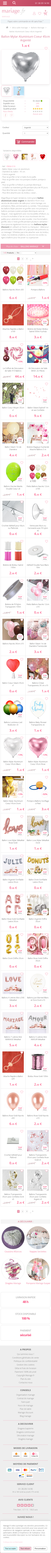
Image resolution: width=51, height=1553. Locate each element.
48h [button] (37, 106)
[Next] (33, 258)
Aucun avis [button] (37, 114)
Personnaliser (40, 1548)
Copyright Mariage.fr (25, 1375)
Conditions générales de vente (25, 1357)
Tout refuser (25, 1548)
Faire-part (25, 1402)
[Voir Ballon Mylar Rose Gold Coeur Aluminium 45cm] (34, 157)
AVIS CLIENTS (25, 1499)
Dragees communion (25, 1432)
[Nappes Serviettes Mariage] (38, 1237)
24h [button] (37, 103)
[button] (5, 59)
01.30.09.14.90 (25, 1488)
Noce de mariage (25, 1405)
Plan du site (25, 1379)
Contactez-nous (25, 1382)
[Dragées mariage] (13, 1269)
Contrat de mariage (25, 1398)
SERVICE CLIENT (25, 1484)
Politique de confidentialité (25, 1361)
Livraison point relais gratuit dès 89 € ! (25, 21)
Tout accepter (10, 1548)
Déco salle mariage (20, 27)
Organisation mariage (25, 1394)
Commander (28, 141)
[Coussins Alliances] (13, 1237)
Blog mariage (25, 1416)
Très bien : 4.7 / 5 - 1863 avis (25, 1509)
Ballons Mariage (29, 246)
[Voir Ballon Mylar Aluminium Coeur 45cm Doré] (25, 157)
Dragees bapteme (25, 1428)
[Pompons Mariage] (38, 1269)
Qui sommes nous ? (25, 1354)
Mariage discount (25, 1412)
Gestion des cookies (25, 1364)
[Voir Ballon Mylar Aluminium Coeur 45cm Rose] (16, 157)
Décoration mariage (25, 1435)
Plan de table (25, 1409)
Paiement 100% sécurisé (25, 1371)
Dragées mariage (25, 1439)
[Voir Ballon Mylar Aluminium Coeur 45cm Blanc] (7, 157)
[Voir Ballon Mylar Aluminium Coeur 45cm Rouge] (42, 157)
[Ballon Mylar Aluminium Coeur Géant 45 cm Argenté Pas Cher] (25, 66)
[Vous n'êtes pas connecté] (34, 13)
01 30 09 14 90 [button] (42, 3)
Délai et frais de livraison (25, 1368)
